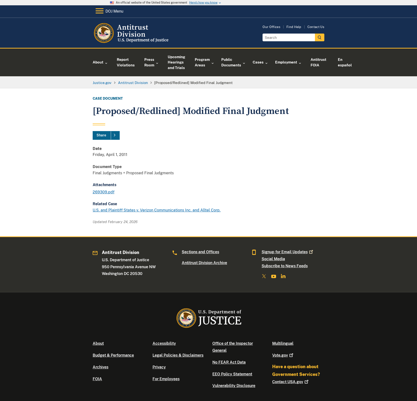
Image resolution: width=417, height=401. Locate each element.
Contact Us (315, 27)
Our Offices (271, 27)
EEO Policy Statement (232, 374)
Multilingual (282, 343)
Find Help (293, 27)
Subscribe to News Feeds (285, 266)
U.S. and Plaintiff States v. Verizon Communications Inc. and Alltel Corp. (157, 210)
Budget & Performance (113, 355)
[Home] (132, 42)
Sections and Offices (200, 252)
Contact (287, 382)
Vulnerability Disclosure (233, 385)
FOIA (97, 379)
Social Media (273, 259)
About (98, 343)
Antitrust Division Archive (204, 262)
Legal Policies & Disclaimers (178, 355)
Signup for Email (285, 252)
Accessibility (164, 343)
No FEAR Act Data (229, 362)
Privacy (159, 367)
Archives (100, 367)
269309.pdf (103, 192)
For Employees (166, 379)
